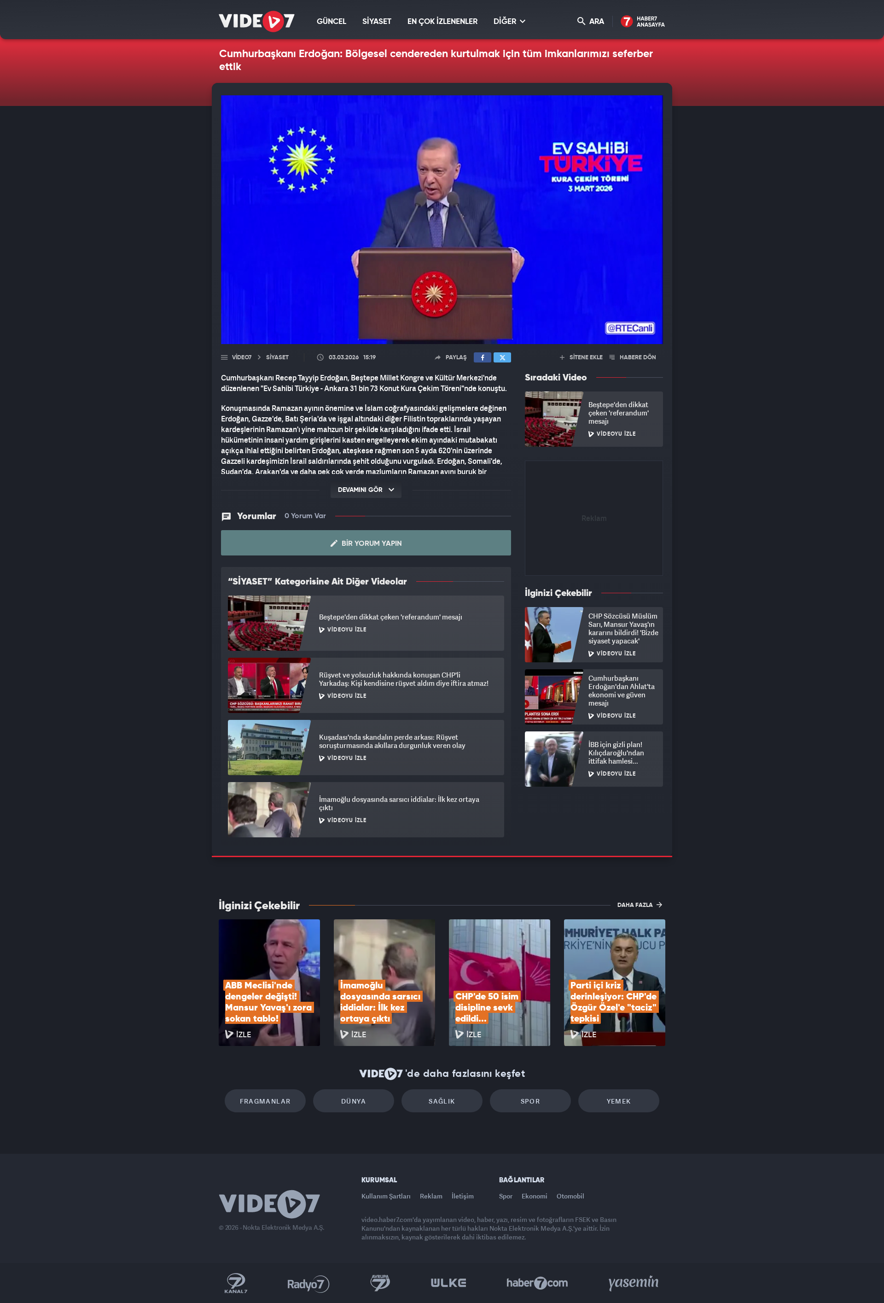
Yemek (619, 1101)
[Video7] (257, 21)
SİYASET (376, 22)
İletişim (463, 1196)
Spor (531, 1101)
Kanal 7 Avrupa (380, 1283)
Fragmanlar (265, 1101)
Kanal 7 (235, 1283)
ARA (595, 22)
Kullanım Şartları (386, 1196)
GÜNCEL (331, 22)
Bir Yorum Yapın (371, 544)
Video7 (241, 358)
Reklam (431, 1196)
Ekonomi (534, 1196)
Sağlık (442, 1101)
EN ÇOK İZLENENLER (442, 22)
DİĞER (506, 22)
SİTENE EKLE (585, 358)
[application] (442, 219)
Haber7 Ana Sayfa (643, 22)
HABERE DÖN (637, 358)
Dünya (353, 1101)
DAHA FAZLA (635, 905)
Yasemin (634, 1283)
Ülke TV (448, 1283)
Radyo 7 (309, 1283)
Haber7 (537, 1283)
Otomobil (570, 1196)
